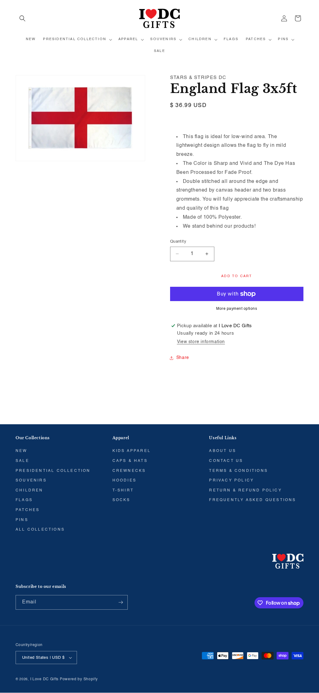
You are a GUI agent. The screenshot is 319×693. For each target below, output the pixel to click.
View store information (201, 342)
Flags (24, 500)
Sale (22, 461)
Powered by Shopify (79, 679)
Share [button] (182, 358)
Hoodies (124, 480)
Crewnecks (129, 471)
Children (29, 490)
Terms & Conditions (238, 471)
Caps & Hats (130, 461)
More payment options (236, 309)
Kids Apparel (131, 451)
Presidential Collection (53, 471)
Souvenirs (31, 480)
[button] (22, 18)
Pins (22, 520)
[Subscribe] (120, 602)
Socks (121, 500)
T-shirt (123, 490)
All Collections (40, 530)
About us (222, 451)
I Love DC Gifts (44, 679)
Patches (28, 510)
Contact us (226, 461)
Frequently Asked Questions (252, 500)
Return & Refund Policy (245, 490)
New (21, 451)
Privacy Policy (231, 480)
